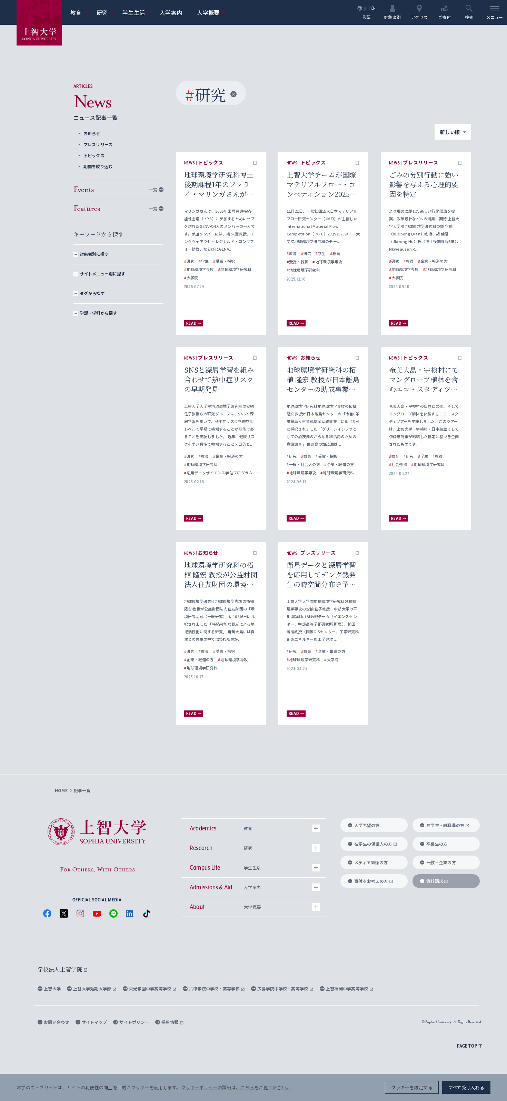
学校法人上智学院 (60, 969)
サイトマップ (94, 1022)
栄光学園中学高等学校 (150, 988)
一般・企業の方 (441, 862)
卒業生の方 (436, 844)
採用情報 (170, 1022)
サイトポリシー (134, 1022)
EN (373, 8)
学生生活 (136, 12)
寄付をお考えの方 (371, 881)
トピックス (94, 155)
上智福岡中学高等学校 (347, 988)
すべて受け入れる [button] (466, 1087)
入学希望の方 (367, 825)
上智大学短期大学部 (92, 988)
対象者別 (392, 16)
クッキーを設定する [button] (411, 1087)
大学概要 (211, 12)
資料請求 (434, 881)
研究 (106, 12)
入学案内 (174, 12)
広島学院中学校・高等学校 (283, 988)
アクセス (419, 16)
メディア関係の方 (371, 862)
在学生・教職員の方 (445, 825)
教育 (79, 12)
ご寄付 (444, 16)
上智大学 (52, 988)
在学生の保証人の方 (373, 844)
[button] (255, 163)
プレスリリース (98, 144)
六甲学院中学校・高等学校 (215, 988)
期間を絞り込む (97, 166)
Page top (467, 1046)
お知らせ (91, 133)
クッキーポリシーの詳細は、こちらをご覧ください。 (236, 1087)
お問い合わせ (56, 1022)
